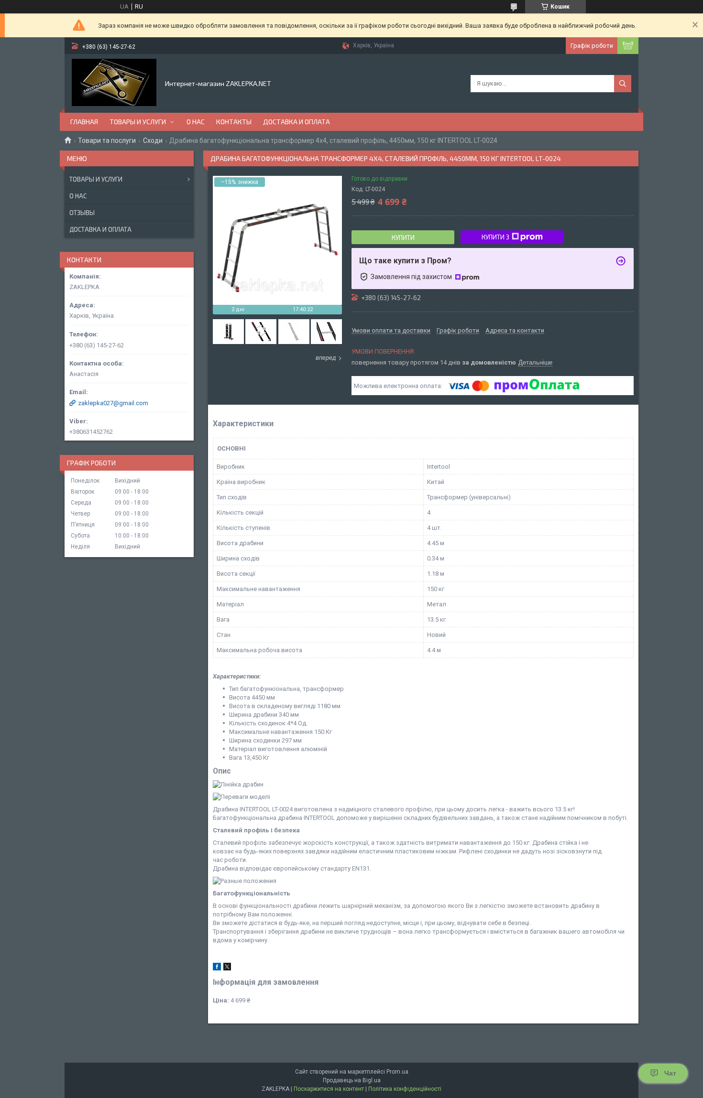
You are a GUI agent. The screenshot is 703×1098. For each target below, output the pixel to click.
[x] (227, 968)
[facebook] (217, 968)
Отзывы (82, 212)
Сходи (153, 140)
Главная (84, 122)
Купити (403, 237)
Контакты (234, 122)
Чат (670, 1073)
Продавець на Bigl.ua (352, 1080)
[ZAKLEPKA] (114, 83)
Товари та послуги (107, 140)
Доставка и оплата (296, 122)
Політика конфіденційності (404, 1089)
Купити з (495, 237)
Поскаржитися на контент (329, 1089)
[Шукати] (622, 83)
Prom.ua (397, 1071)
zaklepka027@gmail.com (113, 403)
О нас (196, 122)
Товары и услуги (138, 122)
